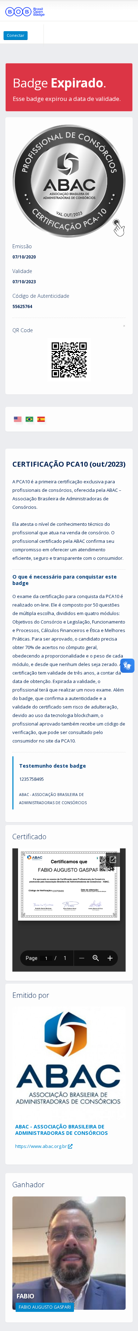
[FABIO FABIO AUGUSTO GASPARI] (69, 1252)
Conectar (15, 35)
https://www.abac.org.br (41, 1146)
